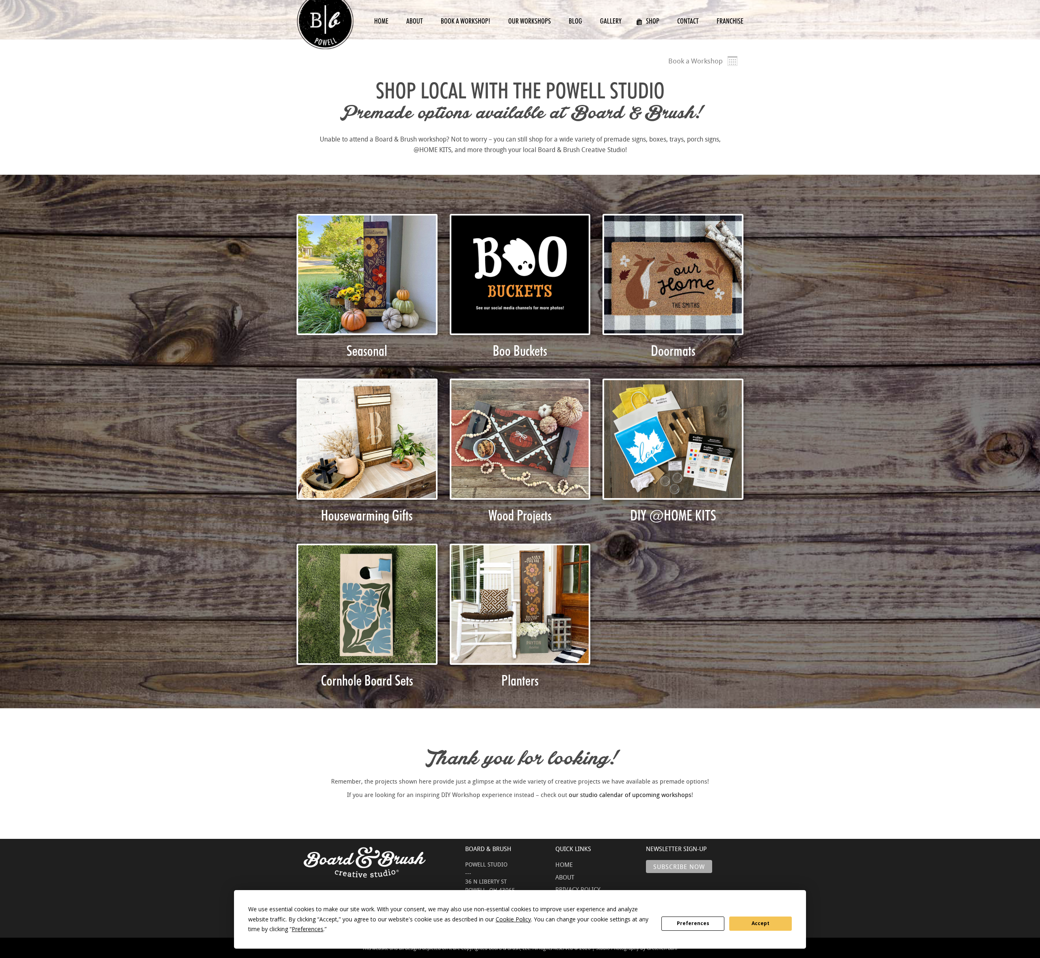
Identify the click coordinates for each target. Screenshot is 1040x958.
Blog (575, 21)
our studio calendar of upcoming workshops (630, 794)
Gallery (611, 21)
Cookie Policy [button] (513, 919)
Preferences (693, 923)
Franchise (730, 21)
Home (381, 21)
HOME (564, 864)
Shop (652, 21)
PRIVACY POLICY (577, 889)
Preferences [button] (307, 929)
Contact (688, 21)
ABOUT (564, 877)
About (414, 21)
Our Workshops (529, 21)
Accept (760, 923)
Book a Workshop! (465, 21)
